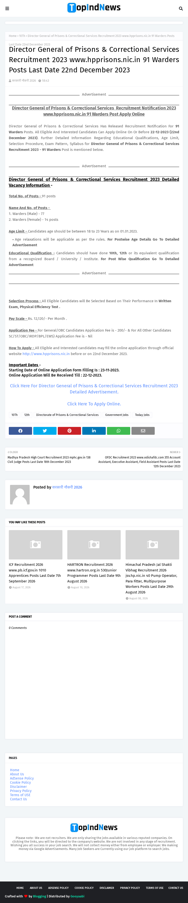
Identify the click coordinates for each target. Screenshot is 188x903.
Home (13, 36)
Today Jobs (142, 415)
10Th (22, 36)
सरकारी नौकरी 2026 (24, 80)
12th (27, 415)
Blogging (39, 896)
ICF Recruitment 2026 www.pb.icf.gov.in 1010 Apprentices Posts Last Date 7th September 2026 (35, 572)
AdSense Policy (22, 778)
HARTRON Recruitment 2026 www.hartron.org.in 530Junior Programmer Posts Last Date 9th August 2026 (94, 572)
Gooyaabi (77, 896)
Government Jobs (117, 415)
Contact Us (18, 799)
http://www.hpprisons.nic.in (46, 354)
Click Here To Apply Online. (94, 404)
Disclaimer (18, 787)
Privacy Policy (21, 791)
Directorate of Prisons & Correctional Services (67, 415)
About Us (17, 774)
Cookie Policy (20, 782)
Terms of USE (20, 795)
